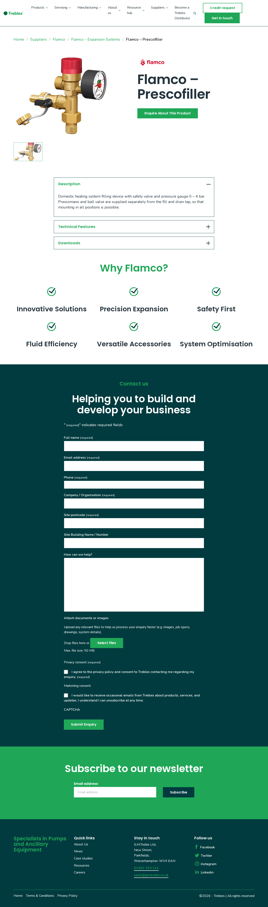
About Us (81, 844)
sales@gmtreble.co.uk (151, 875)
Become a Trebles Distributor (182, 13)
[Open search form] (194, 13)
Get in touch (222, 18)
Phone (75, 477)
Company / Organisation (89, 495)
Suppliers (158, 7)
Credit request (222, 7)
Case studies (83, 858)
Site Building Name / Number (86, 534)
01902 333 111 (146, 868)
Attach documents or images (86, 618)
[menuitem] (39, 13)
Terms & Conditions (40, 895)
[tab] (134, 183)
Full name (78, 437)
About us (112, 10)
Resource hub (134, 10)
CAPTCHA (72, 709)
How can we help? (78, 554)
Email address (82, 457)
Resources (81, 865)
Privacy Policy (67, 895)
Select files (106, 642)
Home (18, 895)
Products (37, 7)
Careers (79, 872)
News (78, 851)
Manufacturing (87, 7)
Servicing (60, 7)
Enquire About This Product (167, 113)
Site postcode (81, 515)
